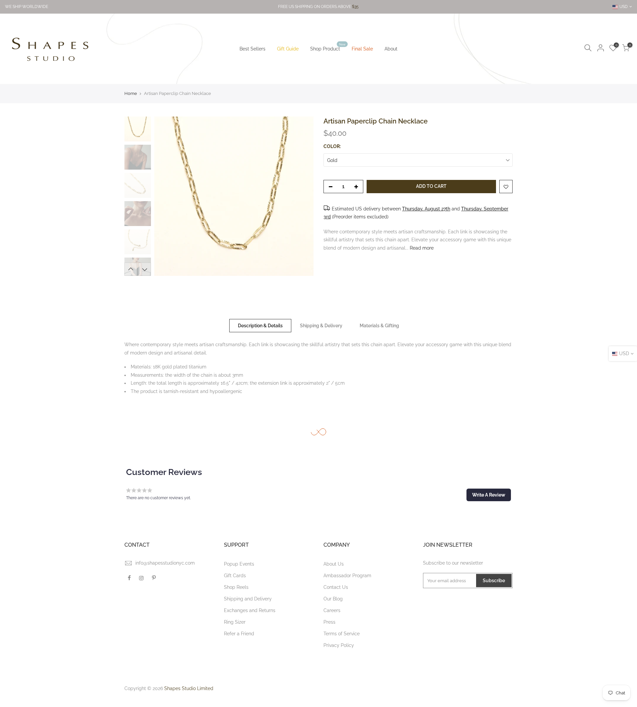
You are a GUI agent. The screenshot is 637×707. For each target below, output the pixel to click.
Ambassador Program (347, 575)
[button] (488, 495)
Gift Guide (288, 48)
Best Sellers (252, 48)
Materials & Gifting (379, 325)
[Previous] (166, 196)
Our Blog (333, 598)
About (391, 48)
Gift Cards (235, 575)
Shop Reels (236, 587)
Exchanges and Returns (249, 610)
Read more (421, 248)
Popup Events (239, 564)
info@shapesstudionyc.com (165, 563)
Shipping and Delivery (248, 598)
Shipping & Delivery (321, 325)
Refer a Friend (239, 633)
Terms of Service (341, 633)
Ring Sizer (235, 622)
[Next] (302, 196)
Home (130, 93)
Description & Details (260, 325)
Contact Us (335, 587)
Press (329, 622)
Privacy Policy (338, 645)
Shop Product (327, 47)
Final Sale (362, 48)
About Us (333, 564)
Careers (331, 610)
